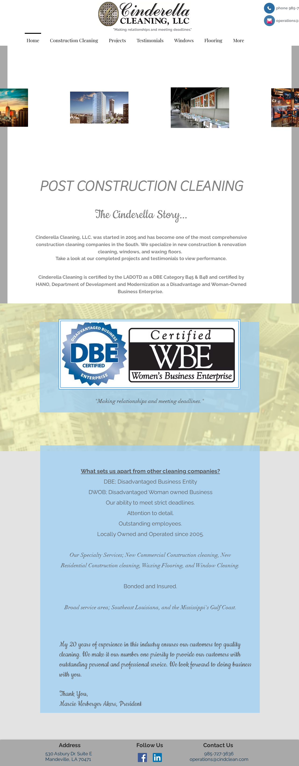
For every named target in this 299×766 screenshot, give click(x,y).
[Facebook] (142, 757)
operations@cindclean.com (219, 759)
